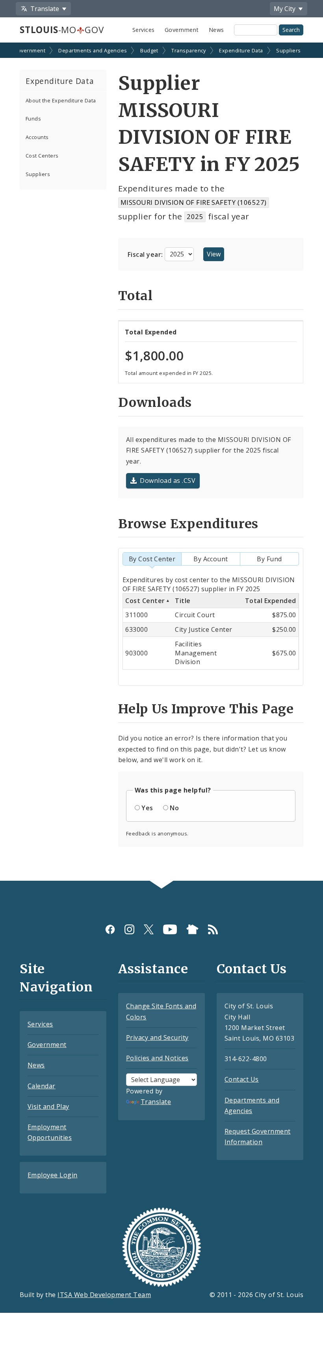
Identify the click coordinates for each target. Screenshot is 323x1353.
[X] (149, 929)
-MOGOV (62, 30)
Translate (156, 1101)
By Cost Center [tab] (152, 559)
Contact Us (242, 1079)
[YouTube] (170, 929)
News (216, 29)
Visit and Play (48, 1106)
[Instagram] (129, 929)
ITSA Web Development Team (104, 1294)
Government (182, 29)
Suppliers (288, 50)
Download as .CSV (167, 480)
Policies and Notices (157, 1058)
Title (182, 600)
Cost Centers (42, 155)
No (174, 808)
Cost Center (145, 600)
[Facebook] (110, 929)
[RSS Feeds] (213, 929)
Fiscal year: (146, 254)
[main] (161, 462)
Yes (147, 808)
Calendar (42, 1086)
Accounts (37, 137)
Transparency (188, 50)
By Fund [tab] (269, 559)
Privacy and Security (157, 1037)
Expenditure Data (241, 50)
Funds (33, 118)
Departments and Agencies (92, 50)
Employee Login (53, 1175)
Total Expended (270, 600)
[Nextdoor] (192, 929)
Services (143, 29)
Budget (149, 50)
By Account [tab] (210, 559)
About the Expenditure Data (61, 100)
